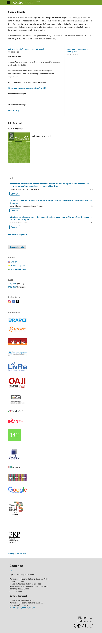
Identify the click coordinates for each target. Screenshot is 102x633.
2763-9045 (12, 284)
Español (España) (18, 265)
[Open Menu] (8, 2)
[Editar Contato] (11, 570)
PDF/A (15, 194)
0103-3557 (12, 287)
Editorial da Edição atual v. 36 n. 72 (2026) (26, 49)
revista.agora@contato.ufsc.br (22, 608)
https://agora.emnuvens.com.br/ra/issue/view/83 (27, 88)
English (14, 262)
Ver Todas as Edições (16, 234)
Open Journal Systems (17, 553)
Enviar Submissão (17, 247)
